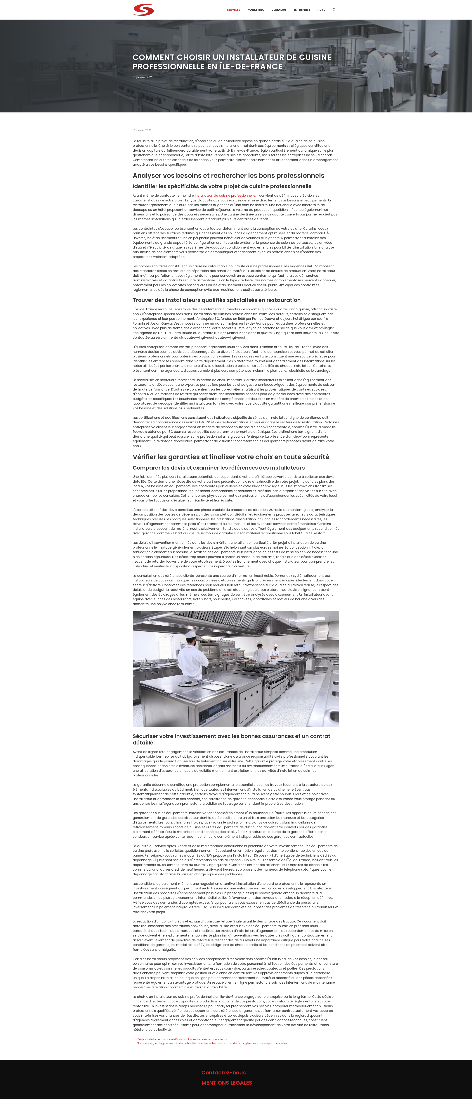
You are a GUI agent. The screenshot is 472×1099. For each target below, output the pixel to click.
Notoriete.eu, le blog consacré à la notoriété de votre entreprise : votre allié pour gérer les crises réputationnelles (212, 1043)
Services (233, 10)
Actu (321, 10)
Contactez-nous (224, 1072)
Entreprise (302, 10)
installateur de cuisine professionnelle (225, 195)
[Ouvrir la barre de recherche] (334, 9)
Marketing (256, 10)
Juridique (279, 10)
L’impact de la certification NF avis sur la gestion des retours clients (182, 1039)
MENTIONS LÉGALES (227, 1082)
